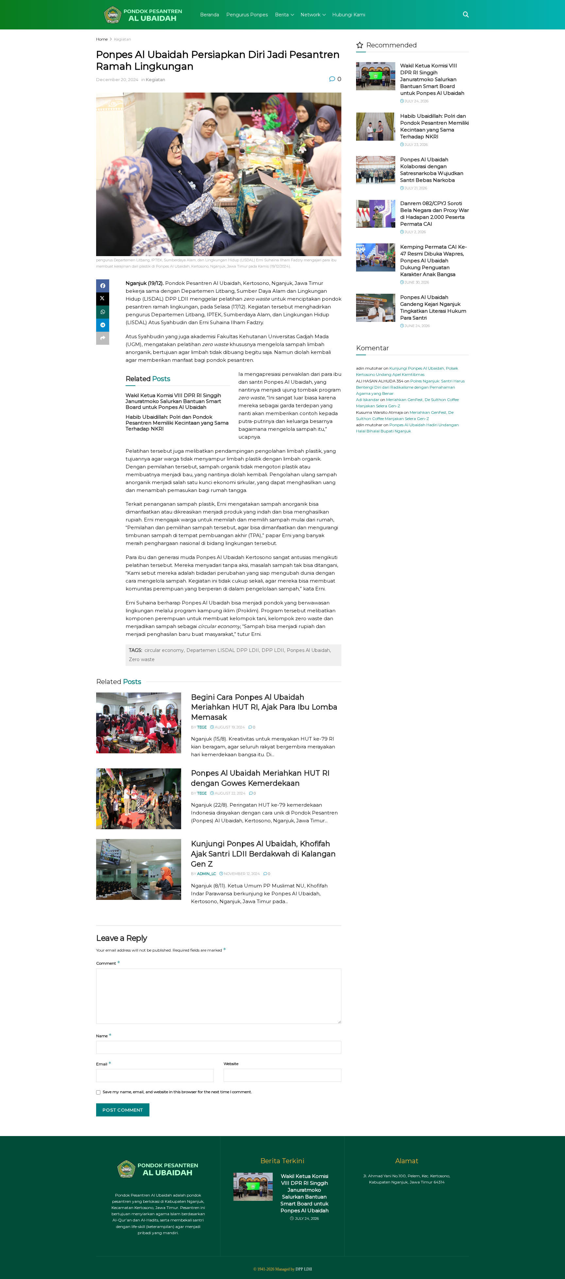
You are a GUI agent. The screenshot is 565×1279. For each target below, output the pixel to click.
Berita (282, 15)
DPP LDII (273, 650)
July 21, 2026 (415, 188)
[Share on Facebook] (102, 285)
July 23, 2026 (416, 144)
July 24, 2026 (416, 101)
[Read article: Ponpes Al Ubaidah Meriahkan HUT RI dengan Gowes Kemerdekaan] (138, 798)
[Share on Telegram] (102, 325)
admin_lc (206, 873)
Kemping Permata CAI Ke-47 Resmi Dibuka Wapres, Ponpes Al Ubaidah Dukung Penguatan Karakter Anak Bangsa (433, 260)
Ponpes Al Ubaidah (308, 650)
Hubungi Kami (348, 15)
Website (231, 1063)
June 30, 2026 (416, 282)
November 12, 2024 (241, 873)
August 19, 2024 (229, 727)
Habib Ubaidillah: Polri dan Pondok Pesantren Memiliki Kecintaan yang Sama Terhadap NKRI (177, 423)
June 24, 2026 (417, 326)
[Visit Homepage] (143, 14)
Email (103, 1063)
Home (102, 39)
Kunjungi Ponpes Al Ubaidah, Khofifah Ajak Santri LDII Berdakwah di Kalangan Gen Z (263, 853)
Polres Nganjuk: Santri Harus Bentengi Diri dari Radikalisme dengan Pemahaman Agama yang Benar (410, 387)
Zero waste (142, 659)
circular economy (164, 650)
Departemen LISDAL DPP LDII (222, 650)
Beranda (209, 15)
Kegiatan (122, 39)
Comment (108, 963)
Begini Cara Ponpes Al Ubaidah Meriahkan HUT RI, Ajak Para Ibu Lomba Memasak (264, 707)
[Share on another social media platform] (102, 338)
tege (202, 727)
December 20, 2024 (117, 79)
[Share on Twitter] (102, 299)
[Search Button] (466, 15)
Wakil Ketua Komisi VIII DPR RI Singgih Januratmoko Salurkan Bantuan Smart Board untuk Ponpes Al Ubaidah (173, 401)
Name (104, 1035)
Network (310, 15)
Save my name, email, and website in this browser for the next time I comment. (177, 1091)
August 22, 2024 (230, 793)
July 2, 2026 (415, 232)
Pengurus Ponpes (247, 15)
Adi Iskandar (367, 399)
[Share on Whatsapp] (102, 312)
